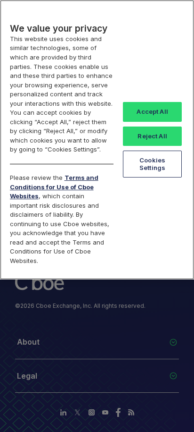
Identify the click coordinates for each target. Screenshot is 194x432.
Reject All (152, 136)
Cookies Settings (152, 163)
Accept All (152, 111)
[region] (97, 140)
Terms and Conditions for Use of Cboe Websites (54, 187)
